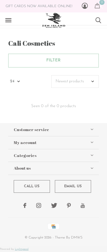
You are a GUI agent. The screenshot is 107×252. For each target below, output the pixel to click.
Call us (32, 186)
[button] (8, 20)
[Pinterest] (69, 205)
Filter (53, 60)
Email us (73, 186)
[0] (97, 5)
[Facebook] (24, 205)
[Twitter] (54, 205)
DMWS (77, 237)
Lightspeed (22, 249)
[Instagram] (38, 205)
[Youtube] (83, 205)
